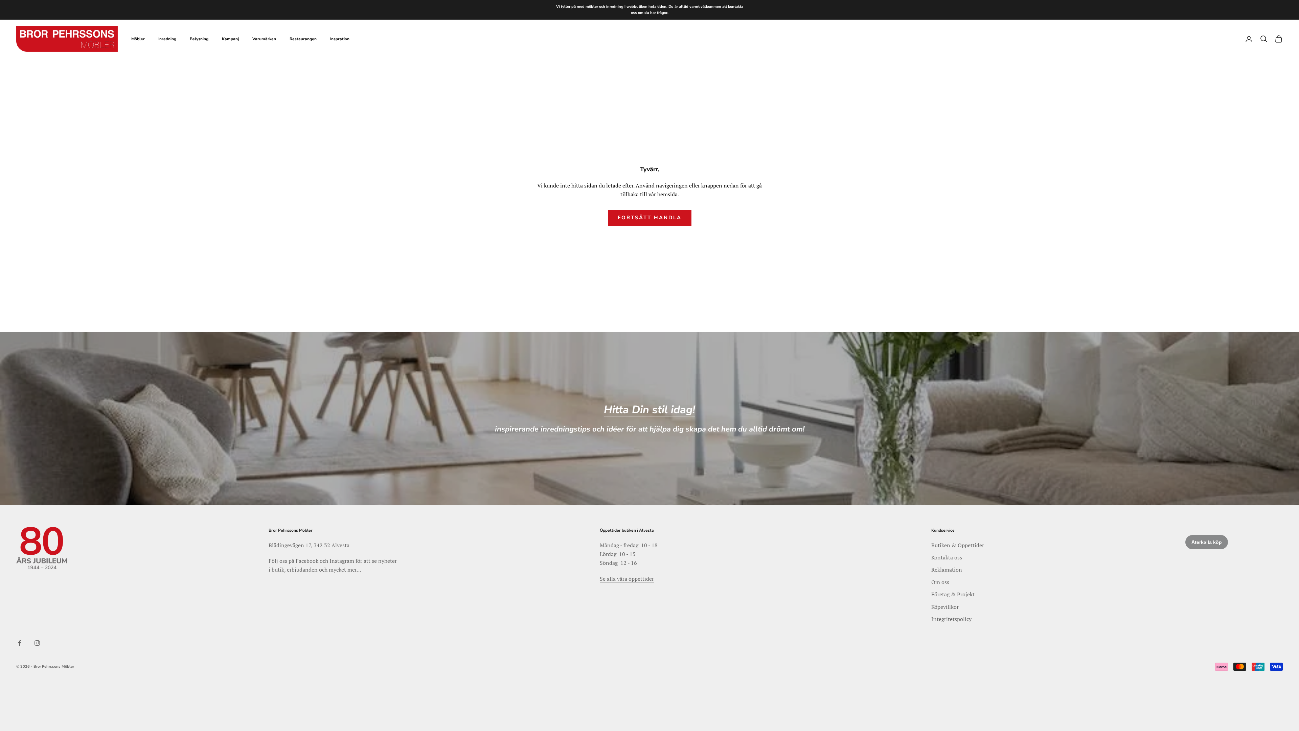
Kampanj (230, 39)
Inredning (167, 39)
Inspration (339, 39)
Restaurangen (303, 39)
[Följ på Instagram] (37, 643)
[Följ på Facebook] (19, 643)
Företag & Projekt (953, 594)
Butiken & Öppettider (957, 545)
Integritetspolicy (951, 619)
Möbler (138, 39)
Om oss (940, 582)
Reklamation (946, 569)
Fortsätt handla (650, 217)
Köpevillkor (945, 607)
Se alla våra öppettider (627, 578)
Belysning (199, 39)
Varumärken (264, 39)
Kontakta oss (946, 557)
